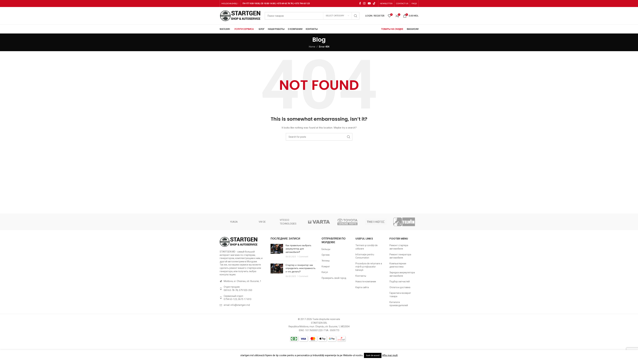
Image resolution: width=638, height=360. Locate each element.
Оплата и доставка (399, 287)
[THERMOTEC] (376, 222)
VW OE (262, 221)
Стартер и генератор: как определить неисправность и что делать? (300, 268)
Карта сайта (362, 287)
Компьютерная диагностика (397, 265)
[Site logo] (240, 15)
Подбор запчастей (399, 281)
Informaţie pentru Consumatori (364, 256)
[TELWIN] (404, 222)
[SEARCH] (355, 16)
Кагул (325, 272)
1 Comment (302, 256)
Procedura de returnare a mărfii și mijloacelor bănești (368, 266)
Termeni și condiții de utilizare (366, 247)
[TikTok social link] (374, 3)
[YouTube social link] (369, 3)
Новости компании (365, 281)
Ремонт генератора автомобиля (400, 256)
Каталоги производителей (398, 304)
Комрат (326, 266)
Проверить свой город (334, 278)
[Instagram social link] (364, 3)
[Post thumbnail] (277, 251)
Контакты (360, 275)
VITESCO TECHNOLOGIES (288, 222)
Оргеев (326, 255)
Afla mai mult (390, 355)
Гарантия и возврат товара (400, 295)
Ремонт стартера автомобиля (398, 247)
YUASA (234, 221)
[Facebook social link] (360, 3)
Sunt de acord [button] (372, 355)
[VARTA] (319, 222)
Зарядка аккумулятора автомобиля (402, 274)
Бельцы (326, 249)
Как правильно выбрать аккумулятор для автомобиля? (298, 249)
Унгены (326, 260)
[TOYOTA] (347, 222)
